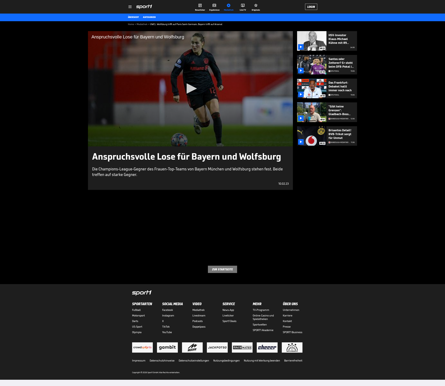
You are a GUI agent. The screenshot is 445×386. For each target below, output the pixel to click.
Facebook (167, 310)
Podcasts (197, 321)
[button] (190, 88)
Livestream (198, 315)
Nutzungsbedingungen (226, 360)
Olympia (136, 332)
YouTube (167, 332)
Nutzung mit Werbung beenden (262, 360)
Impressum (138, 360)
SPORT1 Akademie (263, 330)
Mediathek (198, 310)
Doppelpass (198, 326)
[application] (190, 88)
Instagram (168, 315)
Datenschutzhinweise (162, 360)
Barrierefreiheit (293, 360)
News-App (228, 310)
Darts (135, 321)
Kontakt (287, 321)
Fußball (136, 310)
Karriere (287, 315)
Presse (287, 326)
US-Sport (137, 326)
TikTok (166, 326)
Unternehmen (291, 310)
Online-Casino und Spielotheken (263, 317)
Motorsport (138, 315)
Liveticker (228, 315)
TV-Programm (261, 310)
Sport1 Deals (229, 321)
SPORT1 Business (292, 332)
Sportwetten (260, 324)
